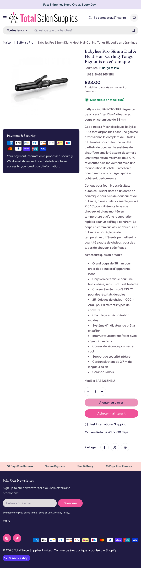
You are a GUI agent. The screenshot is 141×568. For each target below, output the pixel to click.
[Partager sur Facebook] (104, 447)
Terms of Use (44, 512)
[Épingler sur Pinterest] (125, 447)
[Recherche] (133, 30)
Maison (7, 42)
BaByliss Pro (25, 42)
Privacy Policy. (62, 512)
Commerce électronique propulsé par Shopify (85, 550)
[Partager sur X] (115, 447)
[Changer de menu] (5, 18)
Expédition (91, 87)
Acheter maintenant (111, 413)
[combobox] (70, 30)
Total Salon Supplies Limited (33, 550)
